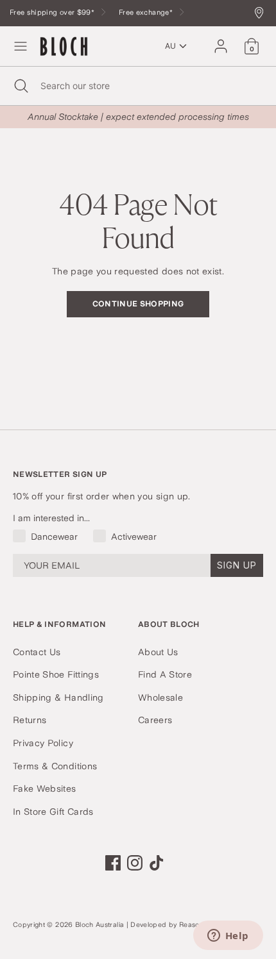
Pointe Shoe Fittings (56, 674)
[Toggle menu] (20, 46)
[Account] (220, 40)
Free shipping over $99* (53, 12)
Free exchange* (147, 12)
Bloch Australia (99, 925)
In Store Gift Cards (53, 811)
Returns (29, 720)
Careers (155, 720)
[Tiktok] (156, 863)
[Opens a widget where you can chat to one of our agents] (228, 937)
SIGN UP (237, 565)
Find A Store (165, 674)
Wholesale (160, 697)
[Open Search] (20, 86)
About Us (158, 652)
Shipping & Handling (58, 697)
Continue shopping (138, 303)
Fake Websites (44, 788)
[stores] (262, 14)
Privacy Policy (43, 743)
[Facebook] (113, 863)
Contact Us (37, 652)
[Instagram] (134, 863)
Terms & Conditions (55, 766)
